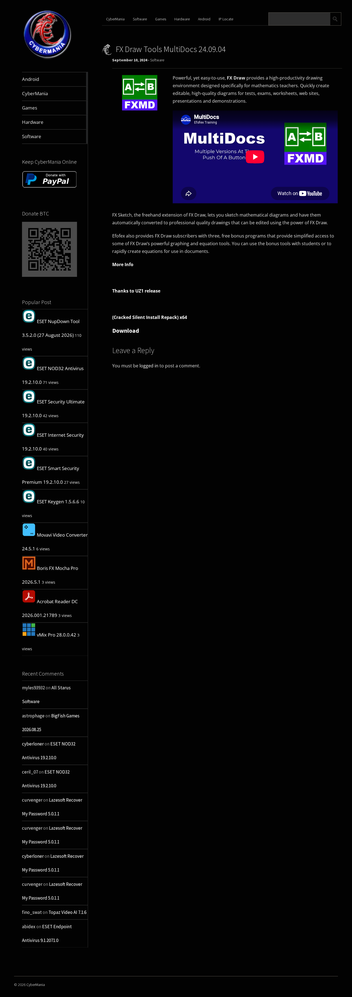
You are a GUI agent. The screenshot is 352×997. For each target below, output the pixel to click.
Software (140, 19)
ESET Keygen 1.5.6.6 (58, 501)
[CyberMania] (47, 59)
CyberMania (115, 19)
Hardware (182, 19)
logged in (148, 366)
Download (125, 330)
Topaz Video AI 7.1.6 (67, 912)
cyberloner (33, 744)
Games (160, 19)
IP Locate (226, 19)
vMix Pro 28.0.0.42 (56, 635)
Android (204, 19)
